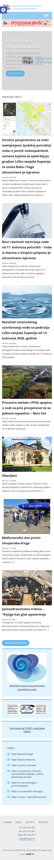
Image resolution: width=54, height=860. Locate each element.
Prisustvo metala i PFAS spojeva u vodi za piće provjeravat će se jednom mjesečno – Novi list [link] (27, 407)
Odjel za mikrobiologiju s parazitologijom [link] (24, 784)
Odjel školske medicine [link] (23, 759)
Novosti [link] (30, 822)
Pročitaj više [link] (15, 73)
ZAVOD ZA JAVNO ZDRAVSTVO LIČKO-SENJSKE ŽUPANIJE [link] (21, 8)
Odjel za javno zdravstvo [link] (23, 765)
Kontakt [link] (43, 822)
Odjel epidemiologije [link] (22, 753)
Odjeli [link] (18, 822)
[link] (3, 10)
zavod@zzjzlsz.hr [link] (27, 838)
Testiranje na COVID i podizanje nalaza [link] (27, 730)
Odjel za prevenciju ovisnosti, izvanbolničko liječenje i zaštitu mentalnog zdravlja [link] (27, 773)
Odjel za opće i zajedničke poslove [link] (28, 796)
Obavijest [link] (9, 475)
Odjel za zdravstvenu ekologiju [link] (27, 791)
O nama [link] (7, 822)
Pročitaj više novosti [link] (15, 643)
